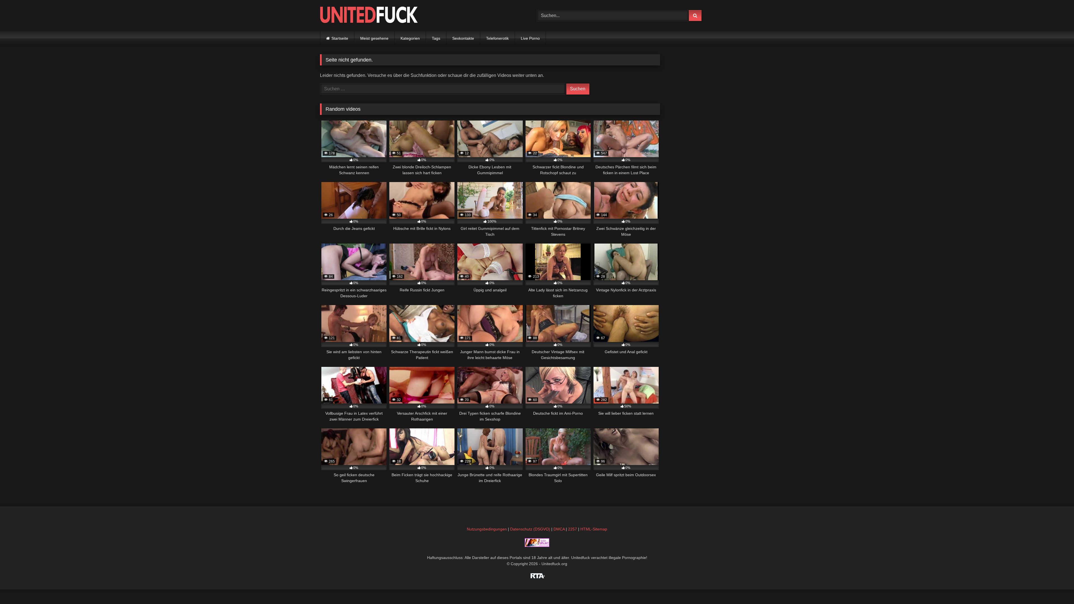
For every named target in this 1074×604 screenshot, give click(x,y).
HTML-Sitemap (593, 529)
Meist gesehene (374, 38)
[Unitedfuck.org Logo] (369, 15)
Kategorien (410, 38)
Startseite (339, 38)
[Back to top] (1057, 587)
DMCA (559, 529)
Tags (436, 38)
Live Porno (530, 38)
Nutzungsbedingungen (487, 529)
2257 (572, 529)
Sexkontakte (463, 38)
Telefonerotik (497, 38)
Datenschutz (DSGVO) (530, 529)
